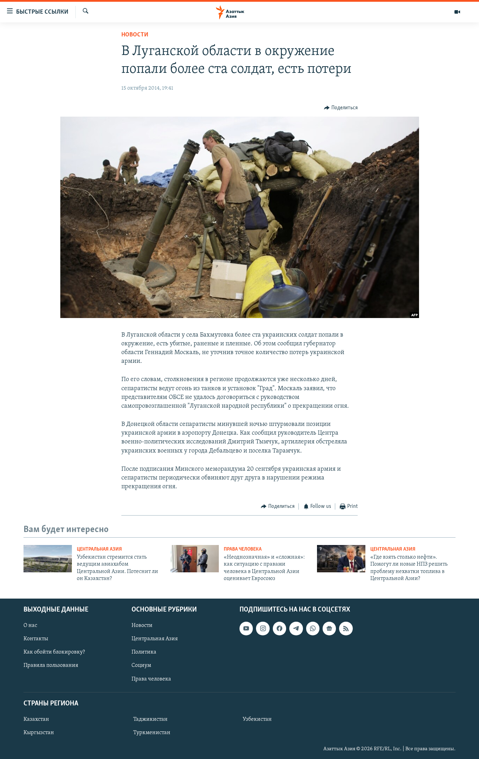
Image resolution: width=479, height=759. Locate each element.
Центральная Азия (99, 549)
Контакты (35, 639)
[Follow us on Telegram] (296, 628)
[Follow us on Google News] (329, 628)
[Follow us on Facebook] (279, 628)
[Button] (341, 107)
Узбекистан (257, 719)
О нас (30, 625)
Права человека (243, 549)
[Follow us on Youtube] (246, 628)
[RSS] (345, 628)
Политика (143, 652)
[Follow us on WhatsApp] (312, 628)
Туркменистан (151, 733)
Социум (141, 665)
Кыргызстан (38, 733)
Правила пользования (50, 665)
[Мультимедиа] (457, 12)
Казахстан (36, 719)
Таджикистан (150, 719)
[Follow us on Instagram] (262, 628)
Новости (134, 35)
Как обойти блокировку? (54, 652)
